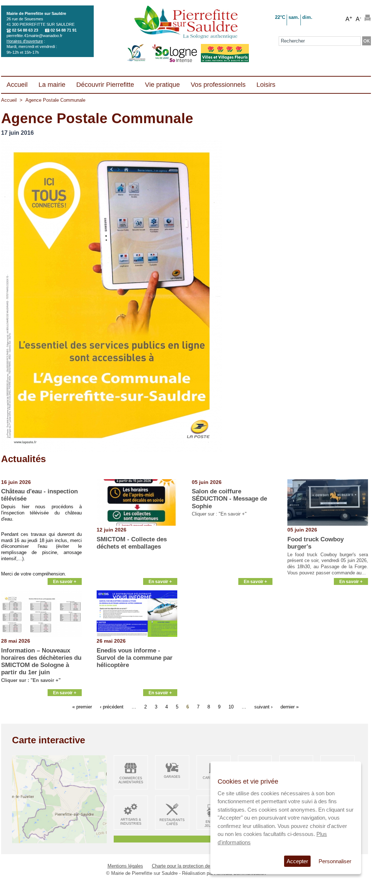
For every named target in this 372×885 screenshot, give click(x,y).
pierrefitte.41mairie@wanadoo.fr (34, 35)
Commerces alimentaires (130, 780)
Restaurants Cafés (172, 822)
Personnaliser (335, 861)
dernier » (289, 707)
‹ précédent (112, 707)
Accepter (297, 861)
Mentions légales (125, 866)
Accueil (9, 100)
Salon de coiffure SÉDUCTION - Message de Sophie (229, 499)
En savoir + (64, 581)
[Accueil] (186, 22)
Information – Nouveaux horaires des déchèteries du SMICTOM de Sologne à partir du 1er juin (41, 661)
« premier (82, 707)
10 (231, 707)
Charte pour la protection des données (192, 866)
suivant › (263, 707)
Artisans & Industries (130, 821)
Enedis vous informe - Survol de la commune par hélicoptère (135, 658)
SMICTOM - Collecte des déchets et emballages (132, 543)
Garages (172, 777)
